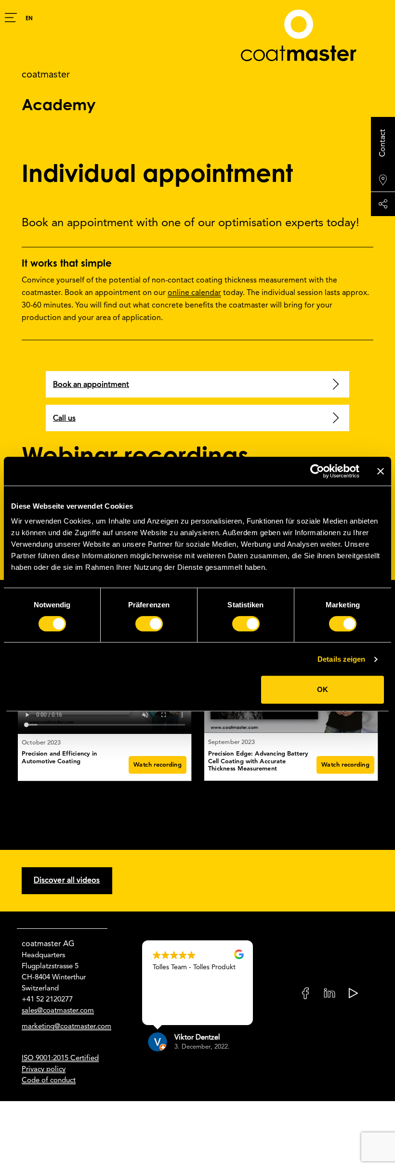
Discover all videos (67, 881)
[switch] (149, 623)
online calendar (194, 293)
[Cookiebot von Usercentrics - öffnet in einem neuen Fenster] (317, 471)
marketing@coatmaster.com (66, 1026)
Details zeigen (341, 659)
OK (322, 689)
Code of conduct (49, 1080)
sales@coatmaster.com (58, 1010)
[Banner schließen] (380, 471)
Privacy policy (44, 1069)
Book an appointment (91, 385)
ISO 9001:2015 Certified (60, 1058)
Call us (64, 419)
